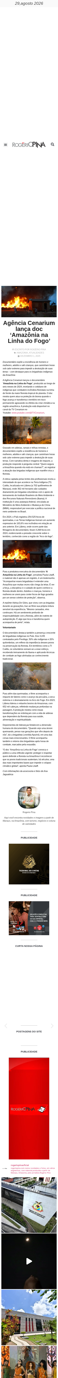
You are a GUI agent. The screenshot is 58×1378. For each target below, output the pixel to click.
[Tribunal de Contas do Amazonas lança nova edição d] (29, 1317)
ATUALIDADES (36, 353)
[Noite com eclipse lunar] (29, 1261)
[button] (5, 145)
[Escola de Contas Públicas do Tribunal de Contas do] (29, 1205)
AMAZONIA (22, 353)
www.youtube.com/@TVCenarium (28, 413)
